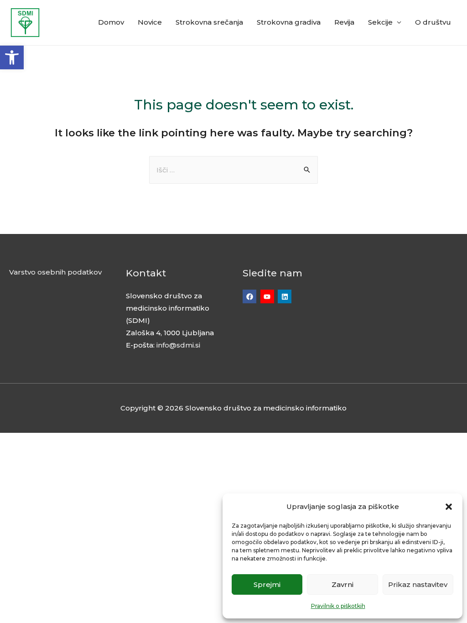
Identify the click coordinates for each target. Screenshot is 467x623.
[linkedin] (286, 296)
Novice (150, 22)
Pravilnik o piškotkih (338, 605)
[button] (12, 57)
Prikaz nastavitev (417, 584)
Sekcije (380, 22)
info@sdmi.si (178, 345)
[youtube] (268, 296)
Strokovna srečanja (209, 22)
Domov (111, 22)
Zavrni (342, 584)
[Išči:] (233, 170)
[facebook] (251, 296)
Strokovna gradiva (289, 22)
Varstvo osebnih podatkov (55, 272)
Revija (344, 22)
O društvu (433, 22)
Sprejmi (267, 584)
